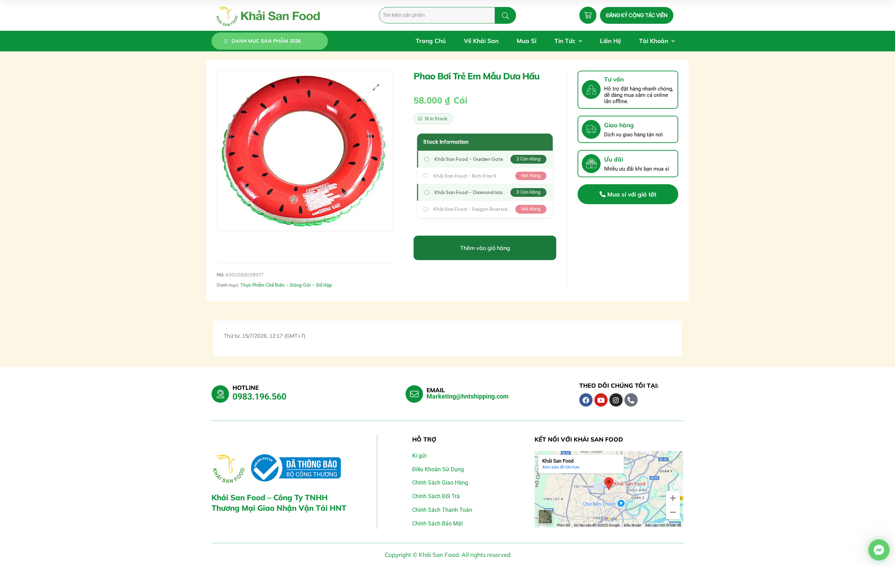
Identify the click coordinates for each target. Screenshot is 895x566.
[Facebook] (586, 400)
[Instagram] (616, 400)
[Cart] (587, 15)
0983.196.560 (259, 397)
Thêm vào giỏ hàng (485, 247)
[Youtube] (601, 400)
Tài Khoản (653, 40)
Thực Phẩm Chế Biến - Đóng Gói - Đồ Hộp (286, 285)
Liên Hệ (610, 40)
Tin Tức (564, 40)
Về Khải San (481, 40)
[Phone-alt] (631, 400)
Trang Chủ (431, 40)
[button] (376, 87)
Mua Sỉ (526, 40)
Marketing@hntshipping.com (468, 396)
